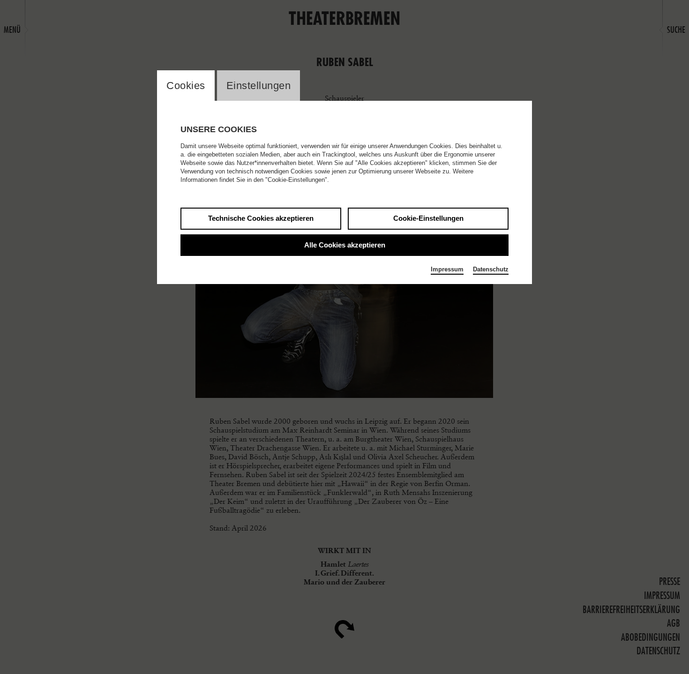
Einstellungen (258, 85)
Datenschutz (491, 269)
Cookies (185, 85)
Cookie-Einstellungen (428, 218)
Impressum (447, 269)
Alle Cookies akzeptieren (344, 245)
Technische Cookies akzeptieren (261, 218)
